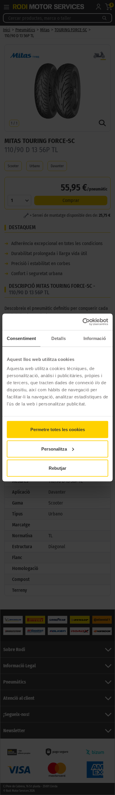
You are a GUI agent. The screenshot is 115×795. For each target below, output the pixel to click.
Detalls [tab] (58, 338)
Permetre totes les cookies (57, 429)
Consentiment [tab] (21, 338)
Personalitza (54, 448)
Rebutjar (57, 468)
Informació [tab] (94, 338)
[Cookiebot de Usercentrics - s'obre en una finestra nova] (82, 322)
